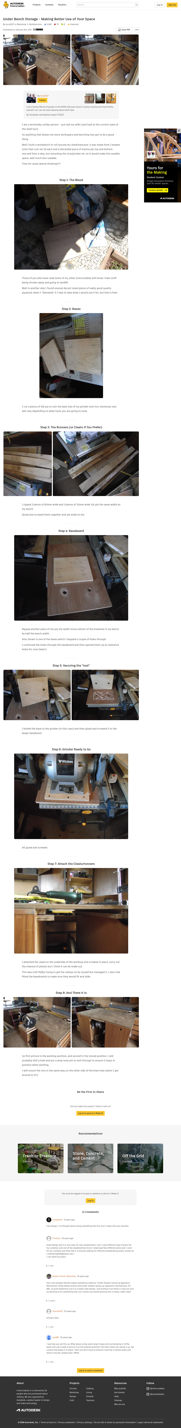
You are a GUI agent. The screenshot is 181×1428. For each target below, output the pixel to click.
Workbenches (35, 24)
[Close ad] (179, 131)
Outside (89, 1396)
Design (73, 1396)
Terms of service (48, 1422)
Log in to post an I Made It (90, 1113)
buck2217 (10, 24)
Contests (49, 4)
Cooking (90, 1388)
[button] (136, 29)
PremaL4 (57, 1238)
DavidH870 (58, 1311)
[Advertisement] (162, 165)
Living (89, 1392)
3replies (51, 1300)
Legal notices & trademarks (150, 1422)
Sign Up (172, 4)
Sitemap (118, 1400)
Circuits (73, 1388)
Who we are (119, 1404)
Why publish (120, 1388)
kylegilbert (58, 1220)
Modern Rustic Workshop (64, 1276)
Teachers (62, 4)
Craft (72, 1400)
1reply (51, 1266)
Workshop (21, 24)
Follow (42, 100)
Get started (119, 1392)
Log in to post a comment (90, 1370)
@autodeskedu (157, 1394)
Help (116, 1396)
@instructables (157, 1388)
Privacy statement (66, 1422)
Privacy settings (84, 1422)
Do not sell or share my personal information (115, 1422)
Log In (160, 4)
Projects (37, 4)
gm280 (56, 1337)
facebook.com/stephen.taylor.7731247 (47, 114)
